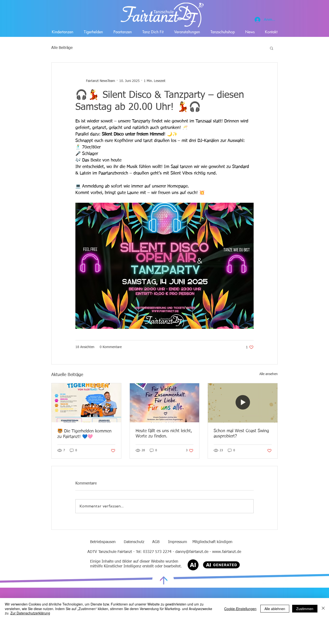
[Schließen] (323, 608)
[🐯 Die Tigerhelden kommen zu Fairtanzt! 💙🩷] (86, 402)
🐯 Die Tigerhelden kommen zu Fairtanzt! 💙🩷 (84, 434)
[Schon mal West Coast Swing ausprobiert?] (242, 402)
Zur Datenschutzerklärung (30, 613)
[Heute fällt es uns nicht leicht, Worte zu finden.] (164, 402)
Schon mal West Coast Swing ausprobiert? (241, 433)
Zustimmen (304, 608)
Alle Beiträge (61, 48)
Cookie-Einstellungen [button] (240, 608)
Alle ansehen (268, 374)
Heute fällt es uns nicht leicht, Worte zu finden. (164, 433)
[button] (271, 48)
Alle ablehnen (274, 608)
